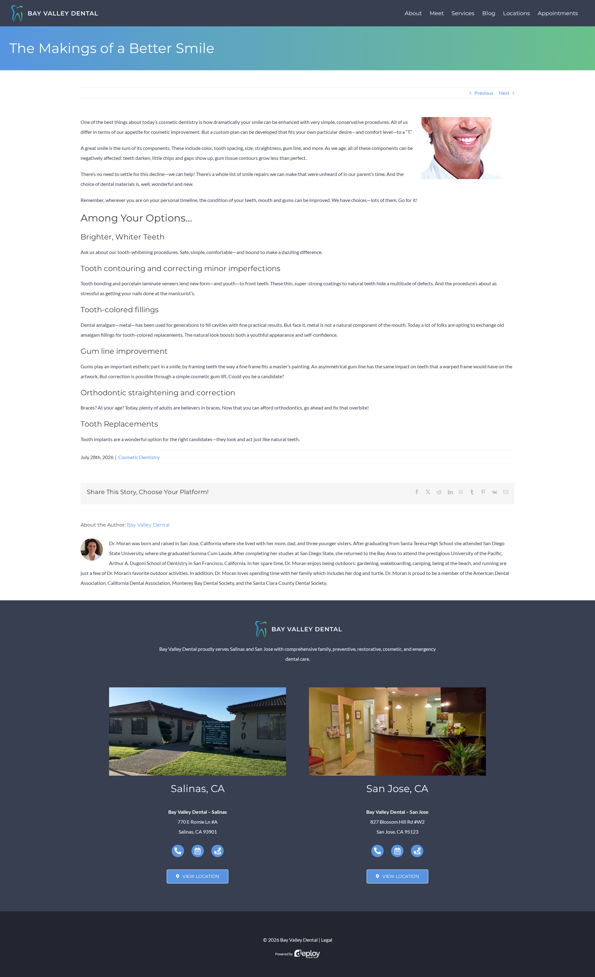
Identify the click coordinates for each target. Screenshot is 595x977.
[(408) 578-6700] (377, 851)
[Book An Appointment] (198, 851)
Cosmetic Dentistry (139, 457)
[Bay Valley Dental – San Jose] (397, 690)
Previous (483, 93)
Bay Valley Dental (148, 525)
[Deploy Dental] (307, 954)
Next (504, 93)
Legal (326, 940)
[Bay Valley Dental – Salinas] (197, 690)
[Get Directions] (217, 851)
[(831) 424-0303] (178, 851)
